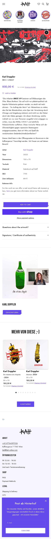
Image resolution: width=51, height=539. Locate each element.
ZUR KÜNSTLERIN (12, 312)
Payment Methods (9, 481)
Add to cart (25, 204)
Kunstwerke (25, 404)
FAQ (4, 477)
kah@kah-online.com (9, 450)
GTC (4, 495)
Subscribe (25, 530)
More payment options (25, 218)
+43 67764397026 (10, 443)
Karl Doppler (8, 76)
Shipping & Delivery (9, 491)
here (8, 191)
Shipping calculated (30, 87)
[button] (9, 93)
